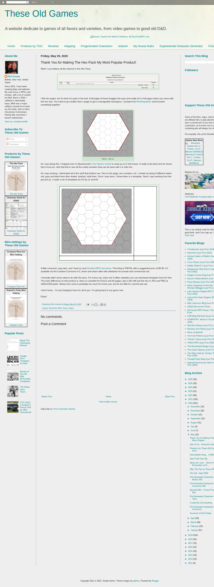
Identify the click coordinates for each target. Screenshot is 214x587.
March (194, 522)
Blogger (155, 581)
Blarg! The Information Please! (25, 343)
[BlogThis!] (95, 304)
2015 (190, 551)
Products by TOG (31, 46)
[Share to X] (98, 304)
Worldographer (143, 101)
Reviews (53, 46)
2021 (190, 399)
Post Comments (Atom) (64, 409)
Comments (13, 144)
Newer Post (47, 396)
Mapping (69, 46)
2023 (190, 391)
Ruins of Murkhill (195, 332)
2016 (190, 547)
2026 (190, 379)
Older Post (170, 396)
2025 (190, 383)
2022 (190, 395)
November (196, 410)
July (193, 426)
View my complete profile (16, 121)
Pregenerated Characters (96, 46)
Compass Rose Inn (16, 286)
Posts (11, 139)
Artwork (123, 46)
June (193, 430)
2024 (190, 387)
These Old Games (41, 13)
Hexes (65, 308)
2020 (190, 403)
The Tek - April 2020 (199, 473)
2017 (190, 543)
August (194, 422)
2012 (190, 563)
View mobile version (108, 402)
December (196, 406)
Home (11, 46)
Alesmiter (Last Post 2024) (199, 253)
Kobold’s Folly (16, 325)
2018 (190, 539)
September (196, 418)
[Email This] (92, 304)
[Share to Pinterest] (104, 304)
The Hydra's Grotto (101, 164)
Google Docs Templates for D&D (24, 360)
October (194, 414)
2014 (190, 555)
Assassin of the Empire (200, 513)
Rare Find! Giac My (199, 459)
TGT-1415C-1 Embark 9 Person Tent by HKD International (25, 407)
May (193, 434)
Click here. (190, 235)
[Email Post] (87, 304)
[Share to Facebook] (101, 304)
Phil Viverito (14, 76)
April (193, 518)
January (194, 530)
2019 (190, 535)
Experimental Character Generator (181, 46)
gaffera (136, 581)
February (195, 526)
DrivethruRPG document (99, 268)
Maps (71, 308)
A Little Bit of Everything (201, 503)
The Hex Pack (16, 194)
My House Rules (143, 46)
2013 (190, 559)
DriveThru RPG (55, 308)
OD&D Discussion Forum (198, 306)
